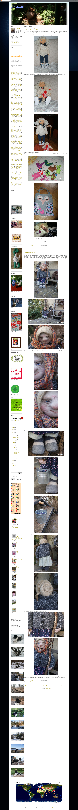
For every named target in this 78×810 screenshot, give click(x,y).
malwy (16, 119)
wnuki (35, 246)
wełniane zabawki (19, 176)
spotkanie (19, 153)
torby (19, 169)
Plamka (14, 136)
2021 (13, 425)
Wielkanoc (14, 178)
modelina (14, 122)
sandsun (40, 807)
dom (19, 86)
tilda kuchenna (14, 167)
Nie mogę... (18, 575)
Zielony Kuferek (15, 574)
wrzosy (12, 180)
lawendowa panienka (15, 114)
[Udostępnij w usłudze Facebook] (45, 245)
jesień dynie (20, 98)
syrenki (17, 154)
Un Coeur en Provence (16, 598)
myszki (13, 123)
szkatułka (18, 158)
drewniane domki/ (18, 88)
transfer (12, 171)
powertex (12, 138)
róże (12, 147)
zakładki (15, 184)
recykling (12, 144)
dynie (12, 89)
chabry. (20, 79)
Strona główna (46, 685)
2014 (13, 463)
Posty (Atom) (48, 688)
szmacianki (13, 159)
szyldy (13, 161)
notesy (19, 127)
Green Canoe (14, 526)
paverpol (18, 132)
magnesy (12, 116)
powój (19, 138)
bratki (20, 78)
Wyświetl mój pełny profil (15, 43)
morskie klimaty (19, 122)
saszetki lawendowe (14, 148)
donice (12, 88)
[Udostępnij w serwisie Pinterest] (46, 245)
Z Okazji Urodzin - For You (18, 609)
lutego (14, 450)
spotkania (14, 153)
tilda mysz (20, 167)
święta (13, 164)
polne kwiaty (13, 137)
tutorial (21, 174)
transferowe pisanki (18, 173)
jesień (15, 98)
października (15, 437)
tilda (12, 166)
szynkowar (19, 161)
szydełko (20, 160)
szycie (16, 160)
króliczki (14, 105)
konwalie (13, 104)
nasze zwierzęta (18, 125)
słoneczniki (13, 152)
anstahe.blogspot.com (15, 42)
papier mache (19, 130)
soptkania (17, 152)
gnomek (12, 92)
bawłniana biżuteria (14, 74)
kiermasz (17, 103)
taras (20, 164)
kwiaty (19, 108)
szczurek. (12, 158)
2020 (13, 427)
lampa (12, 113)
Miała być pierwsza (29, 252)
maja (14, 445)
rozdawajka (19, 146)
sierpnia (14, 440)
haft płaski (19, 94)
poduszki (19, 136)
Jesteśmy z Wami (14, 99)
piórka (17, 135)
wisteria (21, 178)
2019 (13, 429)
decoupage (18, 80)
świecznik (20, 163)
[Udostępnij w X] (44, 245)
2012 (13, 466)
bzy (16, 79)
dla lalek (19, 84)
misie (21, 121)
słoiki (19, 150)
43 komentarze (37, 680)
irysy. (11, 98)
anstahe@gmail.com (17, 49)
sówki (21, 152)
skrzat (21, 149)
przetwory (14, 142)
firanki (20, 90)
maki (19, 116)
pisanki (21, 135)
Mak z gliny (18, 519)
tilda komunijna (19, 166)
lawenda (17, 113)
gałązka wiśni (13, 91)
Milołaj (18, 121)
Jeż (19, 99)
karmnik (15, 102)
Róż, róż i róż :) (19, 591)
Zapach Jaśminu (15, 518)
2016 (13, 460)
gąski (20, 91)
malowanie (13, 117)
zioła (13, 185)
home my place (15, 566)
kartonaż (12, 103)
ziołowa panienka (18, 185)
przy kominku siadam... (16, 590)
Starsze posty (63, 685)
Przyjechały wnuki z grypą (31, 29)
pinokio (13, 135)
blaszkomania (19, 75)
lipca (14, 442)
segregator (20, 148)
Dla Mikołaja (13, 85)
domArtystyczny (15, 614)
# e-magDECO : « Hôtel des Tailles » (19, 600)
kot (18, 104)
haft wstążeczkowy (16, 95)
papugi (12, 131)
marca (14, 449)
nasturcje (12, 125)
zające (16, 183)
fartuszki (19, 89)
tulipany (16, 174)
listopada (15, 435)
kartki (20, 102)
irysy (20, 97)
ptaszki (15, 143)
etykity (15, 89)
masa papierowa (13, 120)
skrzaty (14, 150)
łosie (17, 115)
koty (21, 104)
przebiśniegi (13, 141)
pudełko (19, 143)
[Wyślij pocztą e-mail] (42, 245)
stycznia (14, 458)
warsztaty (13, 176)
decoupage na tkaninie (15, 83)
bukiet (12, 79)
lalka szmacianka (18, 109)
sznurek (19, 159)
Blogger (53, 807)
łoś (20, 115)
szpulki (12, 160)
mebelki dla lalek (19, 120)
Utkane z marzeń (15, 558)
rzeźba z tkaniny (18, 147)
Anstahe (17, 7)
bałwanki (18, 73)
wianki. (21, 177)
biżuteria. (12, 75)
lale (28, 246)
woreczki (18, 179)
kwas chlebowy (13, 108)
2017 (13, 432)
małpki (20, 119)
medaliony (14, 121)
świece (16, 163)
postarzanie (19, 137)
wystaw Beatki (18, 182)
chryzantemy (13, 80)
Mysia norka (17, 420)
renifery (17, 144)
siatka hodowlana (15, 149)
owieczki (16, 129)
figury (12, 90)
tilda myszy (14, 168)
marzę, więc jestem (16, 582)
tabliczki (17, 164)
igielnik (16, 97)
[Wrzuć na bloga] (43, 245)
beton (20, 74)
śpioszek (12, 163)
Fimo (16, 90)
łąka (13, 115)
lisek (21, 114)
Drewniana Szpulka (16, 542)
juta (21, 99)
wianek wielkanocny (15, 177)
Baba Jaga (13, 73)
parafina (17, 131)
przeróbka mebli (19, 141)
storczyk (12, 154)
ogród (12, 129)
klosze (21, 103)
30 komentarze (37, 245)
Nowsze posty (28, 685)
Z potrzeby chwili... (15, 606)
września (15, 439)
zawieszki (20, 184)
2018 (13, 430)
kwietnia (14, 447)
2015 (13, 461)
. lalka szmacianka (14, 72)
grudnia (14, 434)
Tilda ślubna (19, 168)
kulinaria (19, 107)
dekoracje (13, 84)
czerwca (15, 444)
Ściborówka (14, 550)
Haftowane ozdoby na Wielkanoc (18, 552)
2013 (13, 465)
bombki (15, 77)
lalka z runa (32, 246)
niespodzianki (15, 126)
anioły (20, 72)
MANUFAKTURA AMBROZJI (15, 533)
